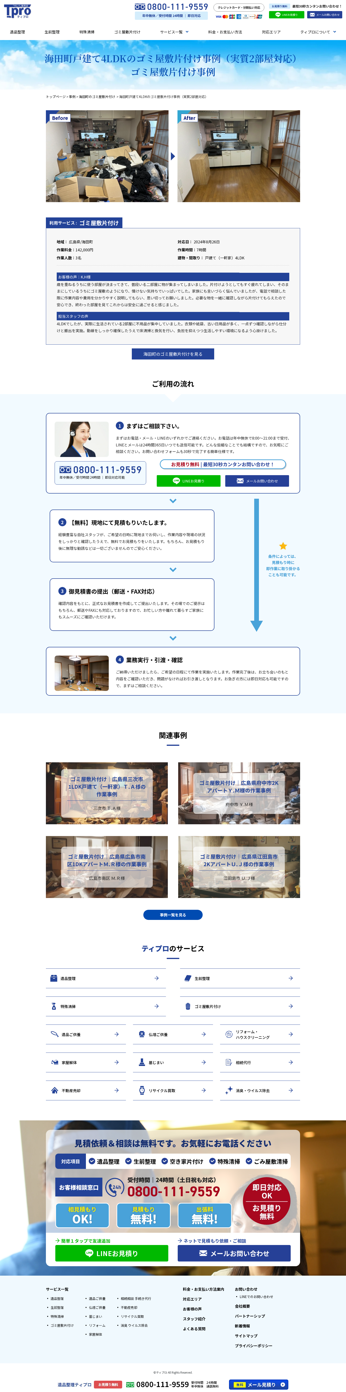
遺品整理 (17, 32)
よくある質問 (194, 1328)
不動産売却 (129, 1307)
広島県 (74, 242)
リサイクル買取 (132, 1316)
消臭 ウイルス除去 (134, 1325)
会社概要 (242, 1306)
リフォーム (97, 1325)
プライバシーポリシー (254, 1345)
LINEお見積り (290, 14)
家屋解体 (95, 1334)
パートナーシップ (250, 1316)
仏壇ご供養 (97, 1307)
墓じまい (95, 1316)
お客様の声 (192, 1309)
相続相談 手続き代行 (136, 1298)
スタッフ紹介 (194, 1319)
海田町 (87, 242)
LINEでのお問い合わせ (256, 1296)
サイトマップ (246, 1336)
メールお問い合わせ (328, 14)
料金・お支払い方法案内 (203, 1289)
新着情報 (242, 1326)
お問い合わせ (246, 1289)
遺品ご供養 (97, 1298)
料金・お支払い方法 (225, 32)
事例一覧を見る (173, 915)
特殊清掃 (86, 32)
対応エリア (271, 32)
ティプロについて (315, 32)
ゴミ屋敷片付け (127, 32)
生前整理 (52, 32)
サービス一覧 (171, 32)
